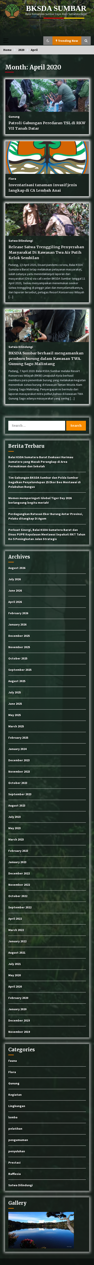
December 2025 (19, 636)
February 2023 (18, 851)
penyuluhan (16, 1151)
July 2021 (14, 964)
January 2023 (17, 862)
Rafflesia (14, 1174)
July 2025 (14, 692)
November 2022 (19, 885)
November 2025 (19, 647)
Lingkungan (16, 1106)
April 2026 (15, 602)
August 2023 (16, 805)
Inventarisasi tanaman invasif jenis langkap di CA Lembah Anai (43, 188)
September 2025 (19, 670)
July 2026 (14, 579)
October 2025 (17, 658)
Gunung (14, 116)
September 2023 (19, 794)
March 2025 (16, 726)
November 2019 (19, 1032)
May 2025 (14, 715)
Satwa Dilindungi (21, 240)
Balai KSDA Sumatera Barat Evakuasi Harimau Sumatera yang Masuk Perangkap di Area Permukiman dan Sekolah (40, 461)
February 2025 (18, 738)
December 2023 (19, 760)
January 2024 (17, 749)
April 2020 (15, 986)
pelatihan (15, 1129)
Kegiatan (15, 1095)
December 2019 (19, 1020)
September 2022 (19, 907)
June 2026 (15, 590)
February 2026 (18, 613)
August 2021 (16, 953)
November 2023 (19, 771)
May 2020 (14, 975)
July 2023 (14, 817)
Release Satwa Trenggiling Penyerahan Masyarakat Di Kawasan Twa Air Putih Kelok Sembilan (46, 252)
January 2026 (17, 624)
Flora (12, 178)
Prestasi (14, 1162)
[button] (47, 40)
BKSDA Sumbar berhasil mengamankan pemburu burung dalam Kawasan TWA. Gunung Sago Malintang (46, 358)
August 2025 (16, 681)
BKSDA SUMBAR (56, 8)
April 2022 (15, 919)
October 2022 (17, 896)
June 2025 (15, 704)
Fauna (12, 1061)
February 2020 (18, 998)
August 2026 (16, 568)
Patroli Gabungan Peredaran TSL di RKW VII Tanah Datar (47, 126)
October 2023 (17, 783)
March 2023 (16, 839)
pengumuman (18, 1140)
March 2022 (16, 930)
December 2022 (19, 873)
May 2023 (14, 828)
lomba (12, 1117)
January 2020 (17, 1009)
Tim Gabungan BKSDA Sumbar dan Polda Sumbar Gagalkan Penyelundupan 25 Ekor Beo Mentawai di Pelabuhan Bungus (44, 482)
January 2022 (17, 941)
